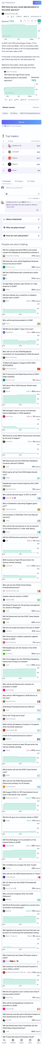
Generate (36, 107)
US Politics (14, 113)
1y (30, 202)
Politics (5, 113)
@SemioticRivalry (12, 205)
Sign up (37, 3)
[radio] (25, 20)
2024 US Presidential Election (30, 113)
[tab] (6, 181)
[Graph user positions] (21, 20)
